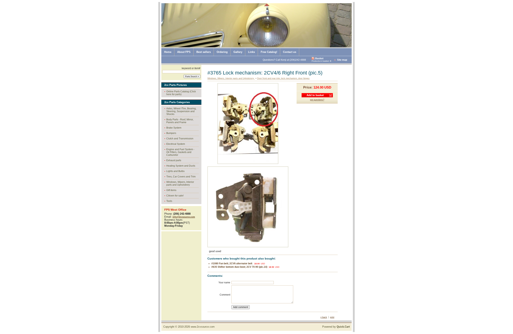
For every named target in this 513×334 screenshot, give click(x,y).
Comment (225, 294)
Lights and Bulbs (175, 171)
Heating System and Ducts (180, 165)
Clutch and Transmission (179, 138)
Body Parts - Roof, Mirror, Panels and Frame (179, 121)
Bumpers (171, 133)
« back (323, 317)
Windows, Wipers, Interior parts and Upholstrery (180, 183)
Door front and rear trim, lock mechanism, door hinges (283, 78)
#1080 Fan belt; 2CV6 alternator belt (232, 263)
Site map (342, 59)
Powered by (336, 326)
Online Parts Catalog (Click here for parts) (181, 93)
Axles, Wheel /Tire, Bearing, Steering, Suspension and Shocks (181, 111)
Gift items (171, 190)
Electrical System (175, 144)
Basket (319, 58)
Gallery (237, 51)
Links (251, 51)
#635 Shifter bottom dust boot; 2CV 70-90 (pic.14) (239, 267)
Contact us (289, 51)
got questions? (317, 100)
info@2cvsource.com (184, 217)
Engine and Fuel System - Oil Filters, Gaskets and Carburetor (180, 152)
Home (167, 51)
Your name (224, 282)
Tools (169, 201)
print (332, 317)
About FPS (184, 51)
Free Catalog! (269, 51)
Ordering (222, 51)
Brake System (173, 127)
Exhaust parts (173, 160)
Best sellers (203, 51)
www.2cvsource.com (203, 326)
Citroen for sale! (175, 195)
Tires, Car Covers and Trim (181, 176)
